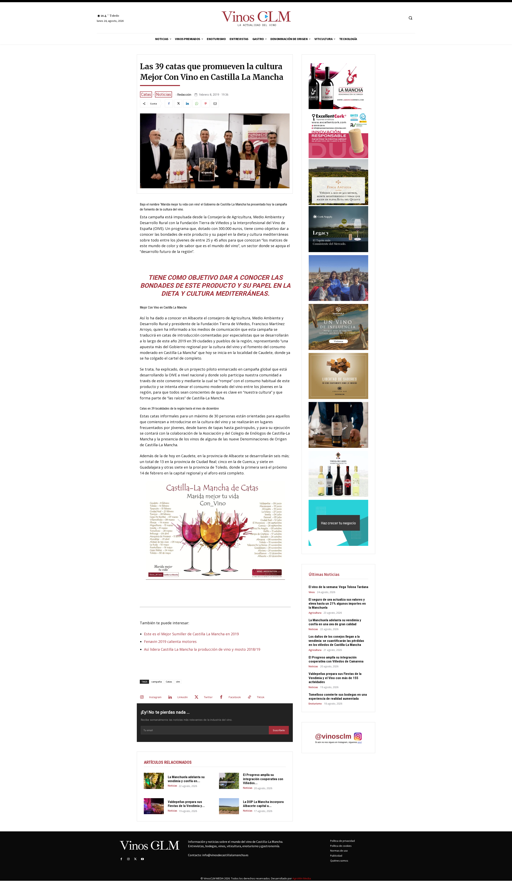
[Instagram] (142, 697)
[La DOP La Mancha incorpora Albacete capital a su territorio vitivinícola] (229, 806)
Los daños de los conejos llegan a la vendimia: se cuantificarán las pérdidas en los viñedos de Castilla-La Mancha (336, 640)
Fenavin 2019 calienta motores (170, 641)
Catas (146, 94)
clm (178, 681)
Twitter (208, 697)
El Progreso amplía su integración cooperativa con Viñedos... (263, 779)
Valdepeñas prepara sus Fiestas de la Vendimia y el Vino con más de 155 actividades (335, 678)
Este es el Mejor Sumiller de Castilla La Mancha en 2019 (191, 633)
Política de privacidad (342, 841)
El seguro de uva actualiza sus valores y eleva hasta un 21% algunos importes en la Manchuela (337, 603)
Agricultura (315, 613)
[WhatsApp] (196, 103)
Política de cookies (340, 846)
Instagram (155, 697)
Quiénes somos (339, 860)
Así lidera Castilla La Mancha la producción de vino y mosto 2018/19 (202, 649)
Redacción (184, 94)
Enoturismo (315, 704)
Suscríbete (279, 730)
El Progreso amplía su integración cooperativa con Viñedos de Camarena (336, 659)
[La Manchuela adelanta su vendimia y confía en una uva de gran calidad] (154, 781)
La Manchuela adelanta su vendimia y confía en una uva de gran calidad (335, 622)
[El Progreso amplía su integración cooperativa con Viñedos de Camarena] (229, 781)
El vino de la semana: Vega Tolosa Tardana (338, 587)
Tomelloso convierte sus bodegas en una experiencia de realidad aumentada (338, 697)
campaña (156, 681)
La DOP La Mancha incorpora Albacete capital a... (263, 804)
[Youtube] (142, 859)
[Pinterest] (206, 103)
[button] (410, 18)
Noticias (163, 94)
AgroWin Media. (301, 878)
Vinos (312, 592)
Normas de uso (339, 850)
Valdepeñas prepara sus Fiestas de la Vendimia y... (186, 804)
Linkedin (182, 697)
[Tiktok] (249, 697)
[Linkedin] (187, 103)
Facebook (235, 697)
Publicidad (336, 855)
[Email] (215, 103)
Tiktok (260, 697)
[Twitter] (178, 103)
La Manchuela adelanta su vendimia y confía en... (186, 779)
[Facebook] (169, 103)
